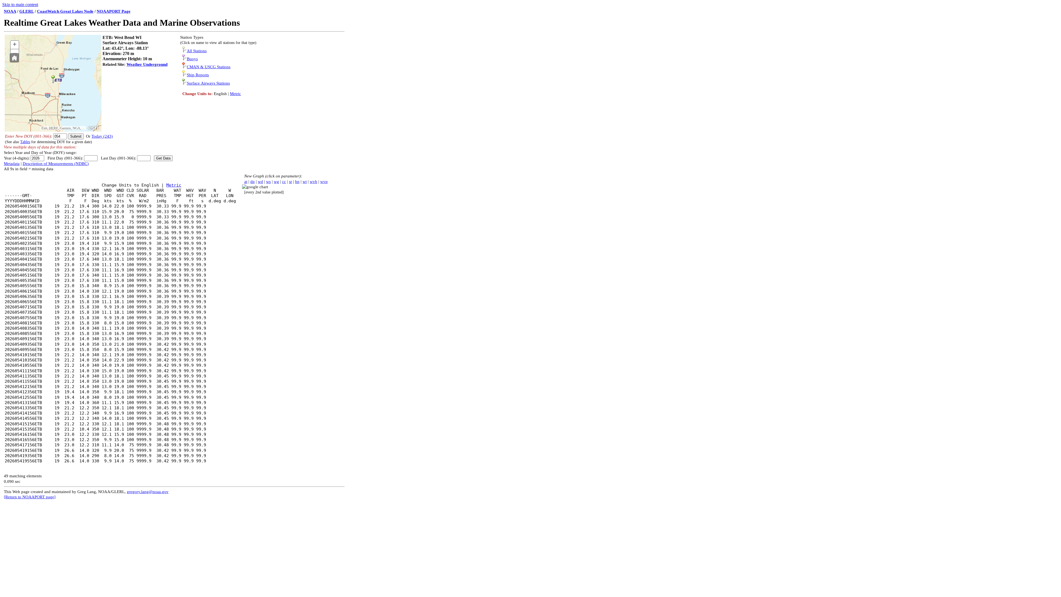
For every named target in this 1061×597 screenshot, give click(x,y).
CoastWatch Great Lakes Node (65, 11)
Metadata (12, 163)
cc (284, 181)
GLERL (26, 11)
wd (260, 181)
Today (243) (102, 136)
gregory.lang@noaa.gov (148, 491)
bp (297, 181)
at (245, 181)
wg (276, 181)
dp (252, 181)
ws (268, 181)
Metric (235, 93)
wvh (313, 181)
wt (305, 181)
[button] (14, 57)
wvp (324, 181)
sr (290, 181)
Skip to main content (20, 4)
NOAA (10, 11)
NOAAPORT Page (113, 11)
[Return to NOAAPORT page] (30, 497)
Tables (25, 142)
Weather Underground (147, 64)
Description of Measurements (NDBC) (56, 163)
